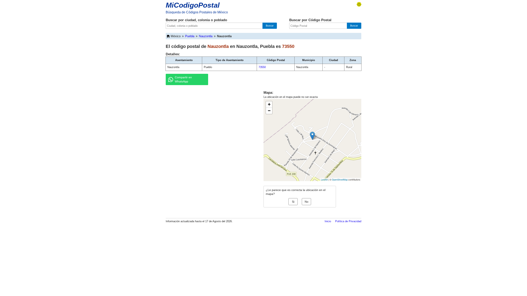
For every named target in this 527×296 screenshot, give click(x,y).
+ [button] (269, 104)
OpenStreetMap (340, 179)
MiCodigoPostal (193, 5)
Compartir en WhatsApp (183, 79)
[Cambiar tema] (359, 4)
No (306, 201)
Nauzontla (205, 36)
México (176, 36)
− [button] (269, 110)
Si (293, 201)
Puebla (189, 36)
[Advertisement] (210, 120)
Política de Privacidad (348, 221)
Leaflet (324, 179)
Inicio (328, 221)
